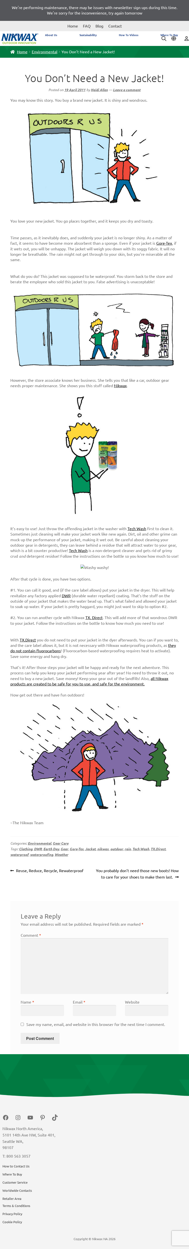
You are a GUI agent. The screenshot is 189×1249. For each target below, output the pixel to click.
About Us (51, 35)
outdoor (116, 849)
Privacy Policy (12, 1214)
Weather (61, 855)
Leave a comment (127, 90)
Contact (115, 26)
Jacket (90, 849)
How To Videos (128, 35)
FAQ (87, 26)
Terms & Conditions (16, 1205)
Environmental (44, 52)
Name (27, 1002)
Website (132, 1002)
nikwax (103, 849)
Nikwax (120, 385)
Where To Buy (169, 35)
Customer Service (15, 1182)
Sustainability (88, 35)
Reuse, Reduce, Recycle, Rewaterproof (49, 871)
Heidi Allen (99, 90)
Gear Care (60, 843)
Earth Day (51, 849)
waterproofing (41, 855)
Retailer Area (11, 1198)
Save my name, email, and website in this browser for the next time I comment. (95, 1024)
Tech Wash (136, 528)
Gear (64, 849)
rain (128, 849)
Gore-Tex (164, 243)
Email (79, 1002)
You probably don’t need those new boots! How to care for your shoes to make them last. (137, 873)
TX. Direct (94, 617)
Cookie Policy (12, 1222)
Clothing (25, 849)
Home (72, 26)
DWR (66, 596)
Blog (99, 26)
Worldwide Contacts (17, 1190)
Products (17, 35)
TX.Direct (28, 640)
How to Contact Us (16, 1166)
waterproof (19, 855)
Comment (31, 935)
